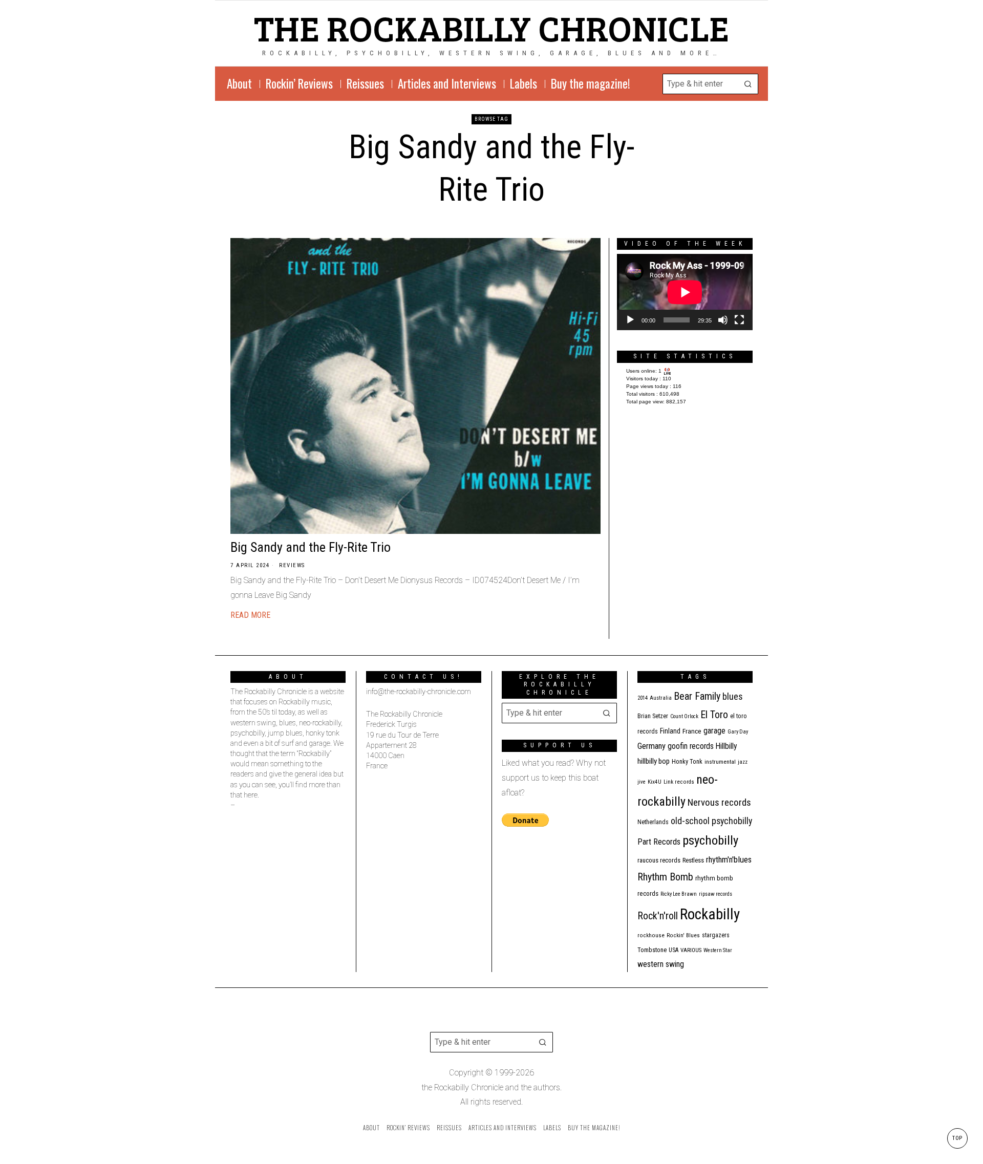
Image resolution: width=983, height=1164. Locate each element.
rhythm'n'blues (729, 860)
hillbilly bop (653, 761)
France (691, 731)
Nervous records (719, 802)
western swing (660, 964)
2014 (642, 698)
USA (673, 950)
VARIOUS (690, 950)
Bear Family (697, 696)
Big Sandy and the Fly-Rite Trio (310, 547)
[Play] (630, 320)
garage (714, 731)
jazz (742, 762)
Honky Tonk (687, 761)
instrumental (720, 761)
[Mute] (723, 320)
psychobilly (710, 840)
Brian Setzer (652, 716)
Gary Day (738, 731)
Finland (670, 731)
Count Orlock (684, 716)
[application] (685, 292)
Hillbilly (726, 746)
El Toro (714, 714)
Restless (693, 860)
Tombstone (652, 950)
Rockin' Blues (683, 935)
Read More (250, 615)
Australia (661, 698)
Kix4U (654, 782)
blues (732, 696)
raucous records (658, 860)
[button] (748, 84)
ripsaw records (715, 894)
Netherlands (653, 822)
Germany (651, 746)
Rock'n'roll (657, 916)
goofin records (691, 746)
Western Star (717, 950)
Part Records (658, 842)
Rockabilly (710, 914)
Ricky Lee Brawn (678, 894)
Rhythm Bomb (665, 877)
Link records (679, 782)
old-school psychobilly (711, 820)
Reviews (292, 565)
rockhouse (651, 935)
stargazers (716, 935)
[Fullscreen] (739, 320)
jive (641, 782)
